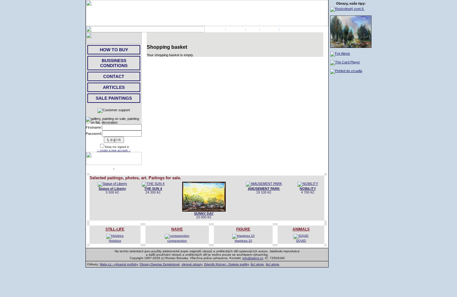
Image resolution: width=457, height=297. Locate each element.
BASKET (287, 29)
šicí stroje (257, 264)
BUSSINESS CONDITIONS (113, 63)
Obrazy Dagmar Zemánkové (160, 264)
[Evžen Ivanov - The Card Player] (345, 62)
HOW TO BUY (114, 49)
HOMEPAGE (214, 29)
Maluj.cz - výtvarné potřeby (119, 264)
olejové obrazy (192, 264)
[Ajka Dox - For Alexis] (340, 53)
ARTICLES (114, 87)
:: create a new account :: (114, 150)
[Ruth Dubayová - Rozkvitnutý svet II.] (347, 9)
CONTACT (269, 29)
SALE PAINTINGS (114, 98)
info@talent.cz (252, 258)
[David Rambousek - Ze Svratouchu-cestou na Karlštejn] (351, 46)
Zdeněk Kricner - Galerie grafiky (226, 264)
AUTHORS (235, 29)
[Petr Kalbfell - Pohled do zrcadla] (346, 71)
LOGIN (252, 29)
